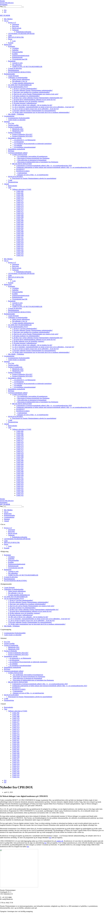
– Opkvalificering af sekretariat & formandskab (31, 160)
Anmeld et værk (17, 63)
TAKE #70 (19, 213)
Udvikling (15, 48)
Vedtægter (15, 30)
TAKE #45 (19, 250)
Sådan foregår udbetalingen (21, 79)
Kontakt (10, 43)
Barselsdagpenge (13, 70)
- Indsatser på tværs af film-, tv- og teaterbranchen (28, 693)
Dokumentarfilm (17, 52)
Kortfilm (15, 54)
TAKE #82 (19, 191)
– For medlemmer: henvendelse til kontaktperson (31, 156)
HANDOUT (20, 169)
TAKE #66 (19, 220)
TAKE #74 (19, 206)
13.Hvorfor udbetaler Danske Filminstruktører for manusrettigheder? (34, 110)
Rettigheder (12, 61)
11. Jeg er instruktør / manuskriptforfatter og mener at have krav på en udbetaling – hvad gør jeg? (43, 107)
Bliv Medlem (8, 19)
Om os (6, 21)
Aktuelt (6, 184)
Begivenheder (12, 186)
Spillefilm (15, 50)
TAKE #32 (19, 255)
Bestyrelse (15, 26)
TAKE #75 (19, 204)
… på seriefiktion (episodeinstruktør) (24, 147)
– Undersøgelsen (21, 173)
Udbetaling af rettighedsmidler (18, 77)
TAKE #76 (19, 202)
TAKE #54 (19, 242)
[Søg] (23, 506)
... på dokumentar (13, 660)
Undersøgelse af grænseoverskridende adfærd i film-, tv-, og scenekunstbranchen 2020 (44, 165)
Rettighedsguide (17, 57)
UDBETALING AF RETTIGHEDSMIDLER (27, 66)
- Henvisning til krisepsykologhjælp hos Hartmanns (28, 676)
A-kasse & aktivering (15, 68)
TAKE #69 (19, 215)
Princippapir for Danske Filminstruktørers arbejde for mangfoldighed (34, 178)
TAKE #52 (19, 246)
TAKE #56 (19, 239)
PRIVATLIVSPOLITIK (16, 37)
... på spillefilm (13, 664)
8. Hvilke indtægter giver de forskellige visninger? (28, 101)
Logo (14, 41)
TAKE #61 (19, 230)
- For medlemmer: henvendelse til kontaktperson (27, 675)
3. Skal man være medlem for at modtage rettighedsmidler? (31, 92)
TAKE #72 (19, 209)
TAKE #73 (19, 208)
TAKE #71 (19, 211)
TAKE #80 (19, 195)
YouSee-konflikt (13, 125)
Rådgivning (8, 44)
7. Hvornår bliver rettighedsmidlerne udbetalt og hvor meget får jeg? (34, 99)
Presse (10, 39)
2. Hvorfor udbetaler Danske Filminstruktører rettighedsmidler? (32, 90)
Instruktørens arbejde (15, 138)
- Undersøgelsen (17, 691)
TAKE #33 (19, 253)
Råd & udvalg (16, 28)
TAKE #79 (19, 197)
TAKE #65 (19, 222)
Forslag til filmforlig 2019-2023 (22, 136)
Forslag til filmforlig (14, 132)
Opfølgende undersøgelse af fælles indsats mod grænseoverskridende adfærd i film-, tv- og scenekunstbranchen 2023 (53, 167)
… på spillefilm (17, 145)
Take (9, 187)
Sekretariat (15, 24)
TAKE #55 (19, 241)
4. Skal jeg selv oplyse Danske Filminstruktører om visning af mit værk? (35, 94)
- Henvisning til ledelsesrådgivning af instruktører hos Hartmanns (33, 680)
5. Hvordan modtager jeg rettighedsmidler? (26, 96)
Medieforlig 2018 (17, 131)
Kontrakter (11, 46)
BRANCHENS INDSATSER (22, 164)
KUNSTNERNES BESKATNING (19, 72)
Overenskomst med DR (19, 59)
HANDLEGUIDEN (23, 171)
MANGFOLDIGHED (15, 176)
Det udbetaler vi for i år (19, 81)
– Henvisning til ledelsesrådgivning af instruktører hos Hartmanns (37, 162)
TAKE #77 (19, 200)
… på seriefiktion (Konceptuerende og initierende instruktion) (32, 143)
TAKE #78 (19, 198)
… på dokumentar (18, 142)
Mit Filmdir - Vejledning (12, 626)
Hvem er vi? (12, 22)
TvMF (10, 180)
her (50, 837)
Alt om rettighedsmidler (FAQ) (18, 87)
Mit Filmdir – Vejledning (16, 114)
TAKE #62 (19, 228)
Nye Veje (11, 123)
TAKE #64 (19, 224)
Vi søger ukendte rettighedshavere (23, 83)
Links (10, 35)
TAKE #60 (19, 231)
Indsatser (7, 121)
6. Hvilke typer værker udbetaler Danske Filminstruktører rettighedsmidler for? (37, 98)
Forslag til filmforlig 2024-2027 (22, 134)
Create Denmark (13, 76)
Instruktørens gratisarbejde (16, 149)
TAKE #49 (19, 252)
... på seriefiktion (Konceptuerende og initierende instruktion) (27, 662)
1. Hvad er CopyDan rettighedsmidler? (24, 88)
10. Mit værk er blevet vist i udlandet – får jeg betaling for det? (32, 105)
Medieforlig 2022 (17, 129)
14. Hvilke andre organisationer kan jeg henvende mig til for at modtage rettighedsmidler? (41, 112)
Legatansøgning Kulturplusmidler (19, 118)
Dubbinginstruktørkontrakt (20, 55)
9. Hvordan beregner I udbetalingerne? (24, 103)
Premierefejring (13, 182)
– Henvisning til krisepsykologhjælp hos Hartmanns (32, 158)
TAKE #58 (19, 235)
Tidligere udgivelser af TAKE (21, 189)
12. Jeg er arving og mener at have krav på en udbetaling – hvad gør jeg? (35, 109)
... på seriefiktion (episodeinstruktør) (19, 665)
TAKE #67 (19, 219)
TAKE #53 (19, 244)
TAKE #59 (19, 233)
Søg (1, 6)
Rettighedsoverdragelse (23, 32)
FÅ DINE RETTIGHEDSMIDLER (20, 85)
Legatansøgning (9, 116)
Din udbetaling (17, 65)
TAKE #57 (19, 237)
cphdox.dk (59, 841)
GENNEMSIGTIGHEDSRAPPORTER (21, 33)
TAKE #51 (19, 248)
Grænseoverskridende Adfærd (17, 153)
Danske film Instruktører (7, 2)
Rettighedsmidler (9, 74)
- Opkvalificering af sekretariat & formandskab (27, 678)
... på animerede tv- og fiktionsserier (19, 658)
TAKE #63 (19, 226)
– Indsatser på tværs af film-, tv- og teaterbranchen (32, 175)
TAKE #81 (19, 193)
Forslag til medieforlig (15, 127)
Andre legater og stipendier (16, 120)
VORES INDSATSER (19, 154)
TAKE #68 (19, 217)
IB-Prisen (11, 151)
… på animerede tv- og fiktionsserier (24, 140)
